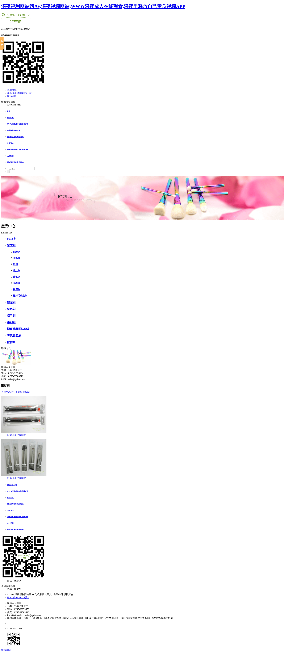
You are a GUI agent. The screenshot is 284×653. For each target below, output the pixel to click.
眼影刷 (16, 258)
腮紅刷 (16, 270)
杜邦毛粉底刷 (20, 295)
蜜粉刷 (16, 252)
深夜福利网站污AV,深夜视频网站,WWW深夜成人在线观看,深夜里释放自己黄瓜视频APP (93, 6)
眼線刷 (16, 283)
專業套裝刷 (14, 335)
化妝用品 (10, 497)
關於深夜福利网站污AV (15, 137)
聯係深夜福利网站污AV (19, 93)
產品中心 (10, 118)
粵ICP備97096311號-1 (18, 597)
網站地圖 (12, 96)
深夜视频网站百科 (13, 130)
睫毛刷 (16, 277)
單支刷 (11, 245)
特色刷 (11, 309)
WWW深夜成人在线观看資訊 (17, 124)
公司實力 (10, 143)
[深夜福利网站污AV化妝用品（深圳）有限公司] (16, 21)
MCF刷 (11, 238)
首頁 (8, 111)
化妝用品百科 (12, 485)
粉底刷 (16, 289)
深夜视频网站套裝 (18, 328)
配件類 (11, 342)
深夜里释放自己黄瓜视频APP (17, 149)
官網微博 (12, 90)
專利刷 (11, 322)
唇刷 (15, 264)
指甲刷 (11, 315)
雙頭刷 (11, 302)
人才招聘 (10, 156)
